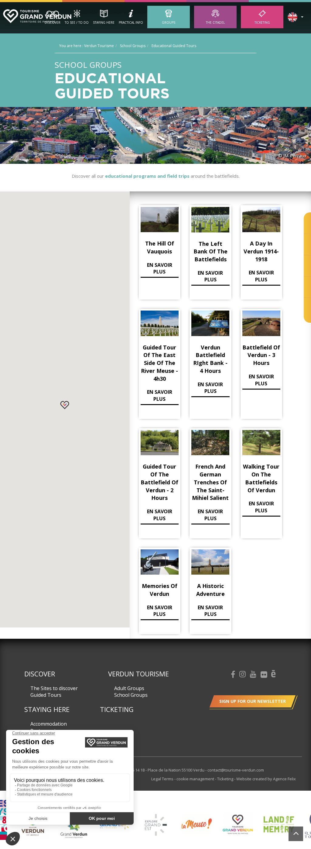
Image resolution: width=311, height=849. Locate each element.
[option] (48, 829)
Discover (52, 22)
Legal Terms (162, 779)
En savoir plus (159, 268)
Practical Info (131, 22)
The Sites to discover (54, 688)
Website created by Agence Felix (266, 779)
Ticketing (262, 22)
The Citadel (215, 22)
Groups (168, 22)
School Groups (131, 695)
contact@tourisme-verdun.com (235, 770)
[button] (65, 405)
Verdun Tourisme (138, 673)
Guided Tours (45, 695)
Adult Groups (129, 688)
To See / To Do (77, 22)
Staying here (103, 22)
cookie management (195, 779)
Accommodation (48, 723)
